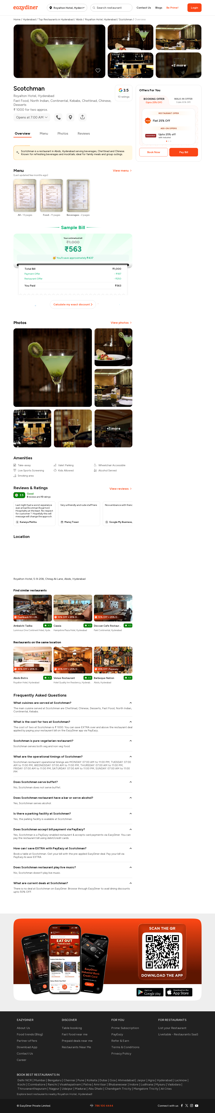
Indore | (134, 1084)
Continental (59, 101)
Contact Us (144, 7)
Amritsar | (101, 1084)
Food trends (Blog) (30, 1034)
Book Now (153, 152)
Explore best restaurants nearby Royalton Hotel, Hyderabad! (55, 1094)
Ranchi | (53, 1084)
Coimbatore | (37, 1084)
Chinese (105, 101)
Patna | (88, 1084)
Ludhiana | (148, 1084)
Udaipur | (68, 1088)
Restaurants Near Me (76, 1047)
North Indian (39, 101)
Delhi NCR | (25, 1080)
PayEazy (117, 1034)
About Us (23, 1028)
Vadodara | (174, 1084)
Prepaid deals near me (77, 1041)
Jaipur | (142, 1080)
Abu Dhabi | (96, 1088)
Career (22, 1060)
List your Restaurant (172, 1028)
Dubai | (104, 1080)
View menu (121, 170)
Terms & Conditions (125, 1047)
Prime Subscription (125, 1028)
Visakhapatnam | (71, 1084)
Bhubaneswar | (119, 1084)
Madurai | (81, 1088)
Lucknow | (181, 1080)
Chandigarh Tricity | (119, 1088)
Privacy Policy (121, 1053)
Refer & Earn (120, 1041)
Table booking (72, 1028)
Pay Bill (183, 152)
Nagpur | (55, 1088)
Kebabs (75, 101)
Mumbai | (40, 1080)
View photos (120, 323)
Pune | (81, 1080)
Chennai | (70, 1080)
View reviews (119, 489)
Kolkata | (93, 1080)
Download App (27, 1047)
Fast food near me (75, 1034)
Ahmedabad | (127, 1080)
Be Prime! (172, 7)
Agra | (152, 1080)
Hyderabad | (165, 1080)
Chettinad (89, 101)
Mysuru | (161, 1084)
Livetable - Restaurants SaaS (178, 1034)
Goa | (113, 1080)
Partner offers (27, 1041)
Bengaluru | (55, 1080)
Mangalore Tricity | (147, 1088)
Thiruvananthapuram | (32, 1088)
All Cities (166, 1088)
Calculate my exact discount (71, 304)
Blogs (158, 7)
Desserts (19, 105)
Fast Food (21, 101)
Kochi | (22, 1084)
